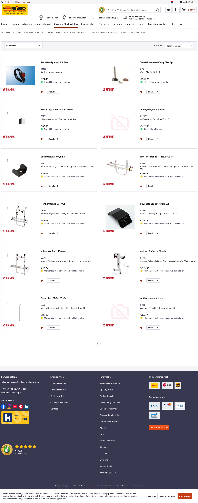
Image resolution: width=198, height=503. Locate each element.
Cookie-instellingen (108, 408)
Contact (54, 408)
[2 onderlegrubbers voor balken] (20, 122)
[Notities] (168, 10)
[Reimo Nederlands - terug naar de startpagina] (25, 8)
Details (51, 91)
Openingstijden (106, 389)
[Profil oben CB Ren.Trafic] (20, 311)
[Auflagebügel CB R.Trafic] (120, 122)
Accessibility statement (110, 402)
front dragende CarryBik (53, 203)
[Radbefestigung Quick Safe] (20, 75)
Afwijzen (152, 496)
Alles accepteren (167, 496)
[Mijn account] (176, 10)
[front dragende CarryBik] (20, 217)
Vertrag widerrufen (159, 427)
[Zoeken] (158, 10)
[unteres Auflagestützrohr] (20, 264)
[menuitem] (133, 10)
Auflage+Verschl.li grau (152, 298)
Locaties (103, 453)
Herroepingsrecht (108, 472)
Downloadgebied (58, 383)
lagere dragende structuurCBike (157, 156)
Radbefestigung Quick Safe (54, 62)
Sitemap (103, 447)
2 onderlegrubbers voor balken (57, 109)
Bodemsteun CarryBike (53, 156)
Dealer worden (57, 396)
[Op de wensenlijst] (42, 92)
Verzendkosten (106, 466)
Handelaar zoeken (58, 389)
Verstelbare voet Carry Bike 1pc (157, 62)
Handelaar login (23, 2)
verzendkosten (91, 486)
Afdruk (103, 428)
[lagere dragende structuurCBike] (120, 170)
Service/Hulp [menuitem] (188, 2)
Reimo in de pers (107, 440)
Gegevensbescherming (110, 415)
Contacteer (9, 2)
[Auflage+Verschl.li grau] (120, 311)
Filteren (12, 45)
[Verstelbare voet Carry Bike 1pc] (120, 75)
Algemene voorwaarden (110, 383)
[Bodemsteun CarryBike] (20, 170)
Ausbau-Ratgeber (107, 396)
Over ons (104, 460)
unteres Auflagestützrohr (54, 251)
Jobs (102, 434)
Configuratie (184, 496)
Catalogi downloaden (60, 402)
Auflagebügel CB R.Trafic (153, 109)
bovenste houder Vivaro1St (154, 203)
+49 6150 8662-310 (13, 388)
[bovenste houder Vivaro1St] (120, 217)
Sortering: (158, 45)
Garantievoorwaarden (110, 421)
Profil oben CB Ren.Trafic (54, 298)
